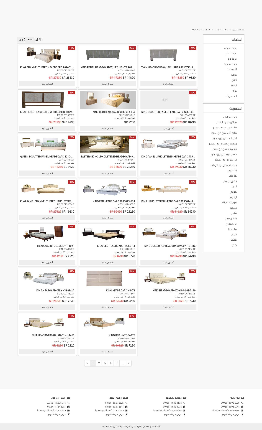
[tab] (223, 39)
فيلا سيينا (232, 229)
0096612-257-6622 (114, 403)
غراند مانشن (231, 224)
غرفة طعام (231, 53)
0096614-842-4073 (172, 407)
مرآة (235, 90)
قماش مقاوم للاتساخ (227, 122)
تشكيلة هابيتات (230, 117)
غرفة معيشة (230, 48)
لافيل (234, 186)
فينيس (234, 213)
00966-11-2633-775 (56, 403)
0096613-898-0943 (230, 407)
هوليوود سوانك (229, 202)
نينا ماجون (232, 170)
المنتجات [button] (237, 39)
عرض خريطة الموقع (115, 414)
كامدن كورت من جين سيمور (224, 154)
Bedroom (210, 29)
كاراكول (233, 175)
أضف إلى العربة (47, 84)
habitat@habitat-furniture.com (109, 410)
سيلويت (233, 207)
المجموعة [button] (235, 108)
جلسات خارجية (230, 64)
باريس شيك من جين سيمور (224, 149)
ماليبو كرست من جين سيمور (224, 133)
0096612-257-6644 (114, 407)
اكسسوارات (231, 96)
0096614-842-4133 (172, 403)
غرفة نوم (232, 58)
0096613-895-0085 (230, 403)
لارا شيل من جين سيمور (226, 159)
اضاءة (234, 85)
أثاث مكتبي (232, 69)
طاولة (234, 74)
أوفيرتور (233, 197)
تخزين (234, 80)
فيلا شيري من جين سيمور (225, 127)
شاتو (234, 245)
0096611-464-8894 (56, 407)
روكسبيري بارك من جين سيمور (223, 143)
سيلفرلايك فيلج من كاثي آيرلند (223, 165)
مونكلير (233, 239)
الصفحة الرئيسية (237, 29)
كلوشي (233, 191)
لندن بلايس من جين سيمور (225, 138)
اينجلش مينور (231, 218)
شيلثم (234, 234)
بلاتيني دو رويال (230, 181)
